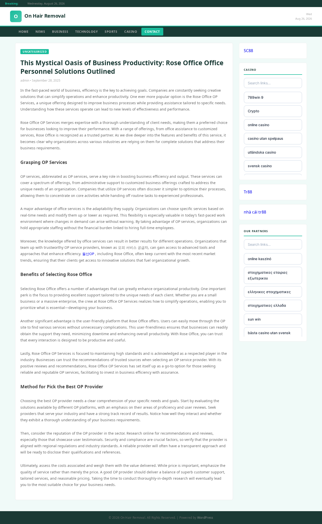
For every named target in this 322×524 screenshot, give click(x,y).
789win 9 (255, 97)
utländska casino (262, 152)
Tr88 (248, 192)
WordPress (205, 517)
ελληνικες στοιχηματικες (269, 292)
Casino (130, 31)
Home (23, 31)
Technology (86, 31)
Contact (152, 31)
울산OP (88, 253)
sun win (254, 319)
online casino (258, 125)
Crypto (253, 111)
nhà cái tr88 (255, 212)
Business (60, 31)
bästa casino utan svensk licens (269, 335)
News (40, 31)
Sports (111, 31)
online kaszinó (259, 259)
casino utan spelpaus (265, 138)
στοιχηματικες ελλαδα (267, 305)
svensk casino (260, 166)
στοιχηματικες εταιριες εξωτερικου (268, 275)
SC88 (248, 50)
